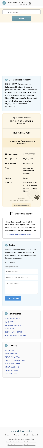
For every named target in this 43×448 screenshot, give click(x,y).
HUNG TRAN (9, 322)
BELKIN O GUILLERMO (13, 364)
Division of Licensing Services (19, 234)
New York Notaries (29, 445)
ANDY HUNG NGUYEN (13, 325)
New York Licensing (27, 439)
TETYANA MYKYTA (12, 357)
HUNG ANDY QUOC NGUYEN (15, 335)
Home (7, 435)
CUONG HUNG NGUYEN (13, 332)
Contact (35, 435)
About (25, 435)
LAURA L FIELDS (10, 350)
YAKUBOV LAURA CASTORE (15, 360)
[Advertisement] (21, 51)
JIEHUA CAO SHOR (12, 367)
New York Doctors (30, 442)
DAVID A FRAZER (11, 354)
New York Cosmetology (19, 3)
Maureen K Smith (11, 374)
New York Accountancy (15, 445)
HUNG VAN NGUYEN (12, 319)
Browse (16, 435)
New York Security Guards (14, 442)
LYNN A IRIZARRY (11, 370)
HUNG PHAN (9, 329)
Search (21, 18)
